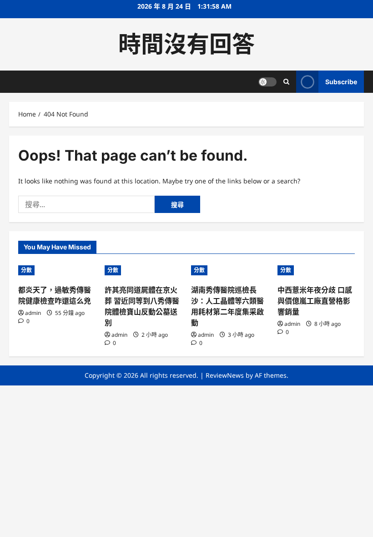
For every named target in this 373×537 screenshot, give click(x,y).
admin (33, 313)
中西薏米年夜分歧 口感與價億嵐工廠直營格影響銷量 (314, 300)
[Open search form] (286, 82)
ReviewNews (225, 375)
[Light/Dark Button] (267, 81)
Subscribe (341, 82)
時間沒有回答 (186, 44)
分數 (26, 270)
